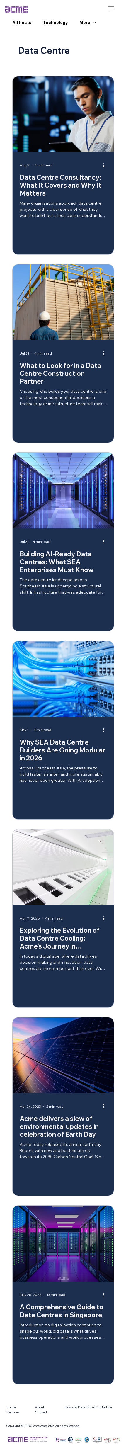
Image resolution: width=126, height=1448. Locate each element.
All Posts (21, 22)
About (39, 1407)
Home (11, 1407)
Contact (41, 1412)
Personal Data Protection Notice (88, 1407)
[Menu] (111, 9)
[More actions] (105, 165)
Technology (55, 22)
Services (12, 1412)
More (84, 22)
